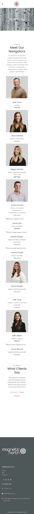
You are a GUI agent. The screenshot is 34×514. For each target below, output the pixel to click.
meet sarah (17, 291)
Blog (3, 472)
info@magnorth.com (9, 493)
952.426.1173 (8, 488)
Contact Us (5, 475)
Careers (4, 470)
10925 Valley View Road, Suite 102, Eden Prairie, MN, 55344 (17, 499)
